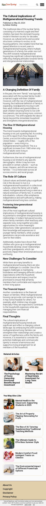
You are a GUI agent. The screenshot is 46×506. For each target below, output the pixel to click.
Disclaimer (8, 493)
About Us (7, 485)
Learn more (28, 504)
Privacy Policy (10, 496)
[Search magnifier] (37, 4)
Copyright (8, 489)
